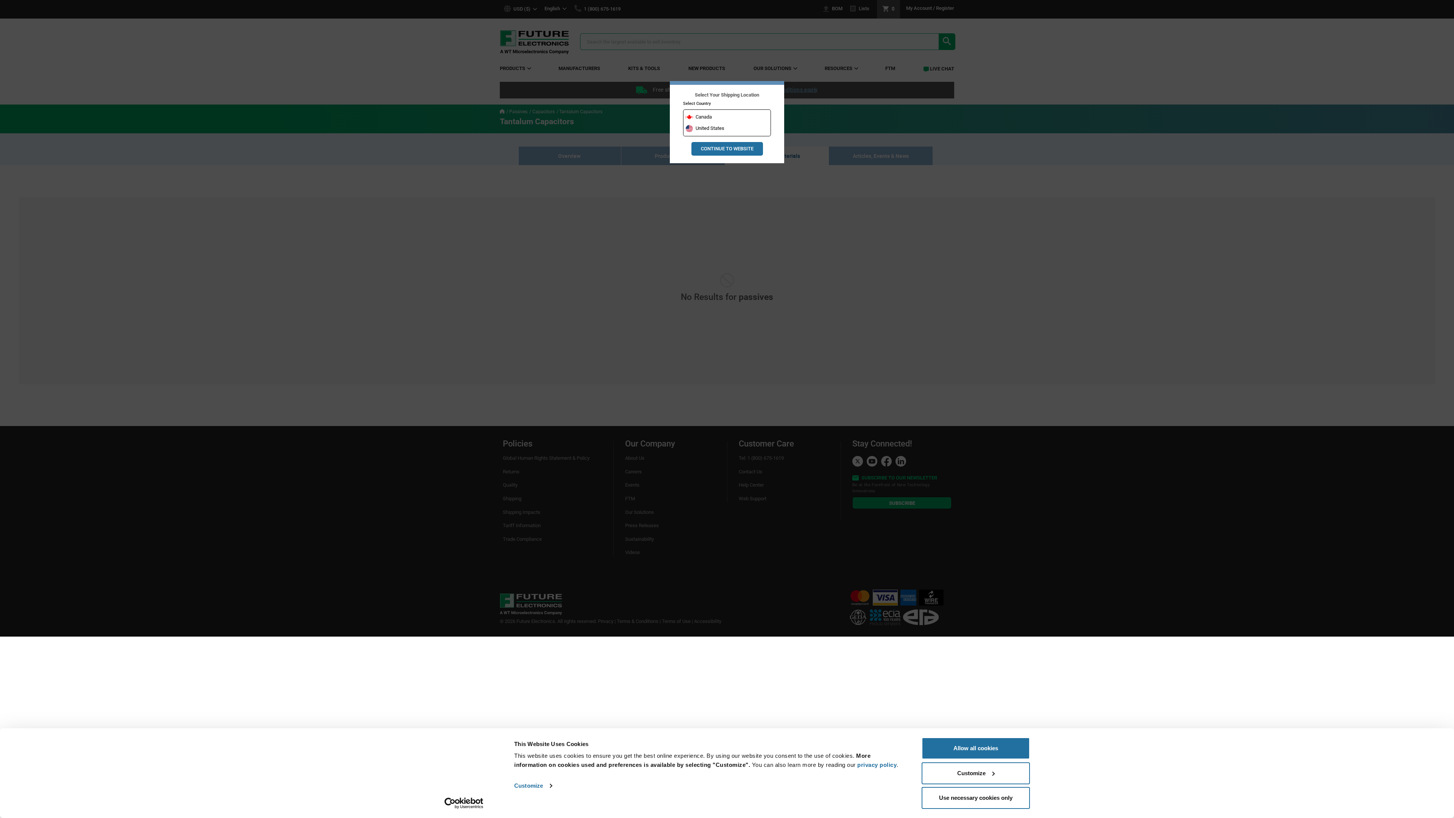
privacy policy (877, 765)
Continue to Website (727, 148)
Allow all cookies (975, 748)
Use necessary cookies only (975, 798)
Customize (528, 785)
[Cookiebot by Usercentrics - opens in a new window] (464, 803)
